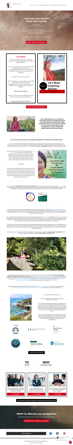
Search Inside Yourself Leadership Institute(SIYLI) (41, 276)
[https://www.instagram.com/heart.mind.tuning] (64, 433)
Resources (63, 5)
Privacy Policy (32, 442)
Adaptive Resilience (28, 278)
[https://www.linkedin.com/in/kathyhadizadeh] (50, 433)
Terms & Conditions (39, 442)
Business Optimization (55, 5)
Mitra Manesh (62, 209)
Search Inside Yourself (19, 278)
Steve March (60, 186)
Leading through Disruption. (40, 278)
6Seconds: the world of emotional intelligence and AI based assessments (26, 287)
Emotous (39, 286)
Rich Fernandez (53, 280)
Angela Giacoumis (45, 286)
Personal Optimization (43, 5)
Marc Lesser (59, 278)
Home (31, 5)
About (35, 5)
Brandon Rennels (25, 280)
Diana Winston (54, 209)
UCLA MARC (45, 217)
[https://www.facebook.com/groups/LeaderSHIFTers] (57, 433)
